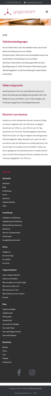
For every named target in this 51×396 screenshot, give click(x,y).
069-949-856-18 (14, 2)
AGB (35, 393)
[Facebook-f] (19, 372)
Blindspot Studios (36, 388)
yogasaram (14, 388)
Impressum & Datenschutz (23, 393)
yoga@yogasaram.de (34, 2)
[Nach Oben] (45, 390)
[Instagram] (32, 372)
